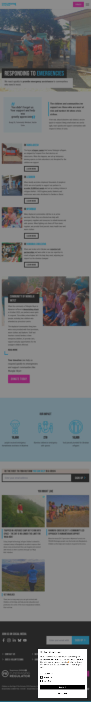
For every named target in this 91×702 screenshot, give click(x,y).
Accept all (62, 687)
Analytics (47, 677)
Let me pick (62, 693)
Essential (47, 674)
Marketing (47, 681)
